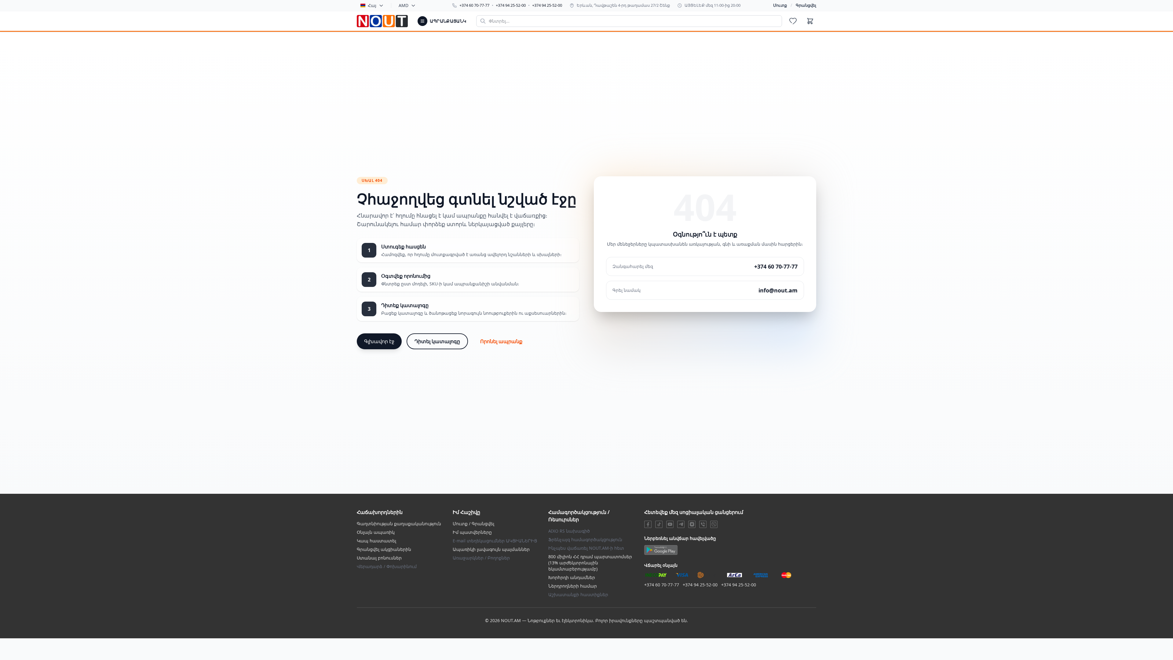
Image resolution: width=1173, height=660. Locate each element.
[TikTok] (659, 524)
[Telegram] (681, 524)
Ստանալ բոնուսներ (379, 558)
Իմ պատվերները (472, 532)
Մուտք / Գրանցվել (473, 523)
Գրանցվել (806, 5)
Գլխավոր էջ (379, 341)
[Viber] (703, 524)
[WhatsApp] (714, 524)
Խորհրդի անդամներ (571, 577)
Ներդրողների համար (572, 586)
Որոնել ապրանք (501, 341)
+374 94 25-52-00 (511, 5)
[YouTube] (670, 524)
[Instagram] (692, 524)
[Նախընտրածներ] (793, 21)
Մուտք (780, 5)
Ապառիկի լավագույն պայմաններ (491, 549)
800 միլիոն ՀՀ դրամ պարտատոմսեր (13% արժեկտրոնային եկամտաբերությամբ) (590, 563)
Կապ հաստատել (376, 541)
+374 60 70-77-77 (474, 5)
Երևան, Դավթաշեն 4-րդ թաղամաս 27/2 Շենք (623, 5)
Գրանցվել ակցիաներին (384, 549)
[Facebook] (648, 524)
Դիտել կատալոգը (437, 341)
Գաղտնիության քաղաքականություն (399, 523)
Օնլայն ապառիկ (376, 532)
